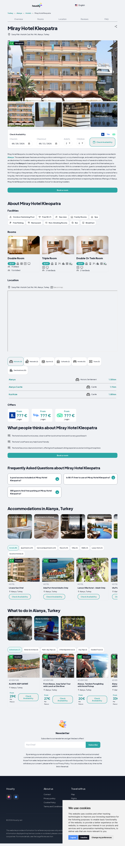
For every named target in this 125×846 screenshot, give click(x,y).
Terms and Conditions (53, 806)
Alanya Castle (15, 387)
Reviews (84, 19)
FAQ (106, 19)
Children (81, 139)
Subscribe (93, 745)
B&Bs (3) (85, 548)
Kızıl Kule (13, 394)
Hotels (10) (81, 361)
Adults (67, 139)
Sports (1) (49, 361)
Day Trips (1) (83, 650)
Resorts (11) (64, 548)
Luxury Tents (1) (97, 548)
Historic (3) (18, 361)
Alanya (12, 379)
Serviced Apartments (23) (46, 548)
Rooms (40, 19)
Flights (74, 798)
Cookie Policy (50, 802)
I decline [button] (83, 837)
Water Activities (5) (31, 650)
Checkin (13, 139)
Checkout (41, 139)
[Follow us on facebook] (16, 797)
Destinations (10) (20, 370)
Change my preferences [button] (102, 837)
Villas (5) (75, 548)
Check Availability (104, 142)
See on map (58, 287)
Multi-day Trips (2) (48, 650)
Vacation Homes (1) (16, 554)
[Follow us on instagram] (9, 797)
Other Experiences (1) (67, 650)
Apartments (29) (27, 548)
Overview (18, 19)
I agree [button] (73, 837)
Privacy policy (49, 798)
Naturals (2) (34, 361)
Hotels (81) (13, 548)
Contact (47, 794)
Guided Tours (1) (97, 650)
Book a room (62, 190)
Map (73, 794)
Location (62, 19)
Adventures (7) (14, 650)
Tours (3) (96, 361)
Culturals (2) (65, 361)
